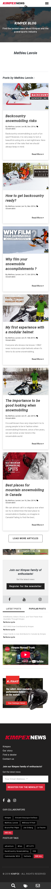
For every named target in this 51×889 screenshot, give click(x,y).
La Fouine (41, 828)
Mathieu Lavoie (14, 127)
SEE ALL (8, 833)
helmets (27, 856)
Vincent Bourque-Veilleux (26, 818)
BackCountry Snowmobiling (17, 851)
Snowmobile (10, 129)
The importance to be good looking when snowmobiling (23, 405)
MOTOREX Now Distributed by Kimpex (18, 627)
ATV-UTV (30, 846)
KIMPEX (15, 874)
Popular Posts (37, 609)
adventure (9, 846)
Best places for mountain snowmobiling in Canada (25, 490)
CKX (34, 851)
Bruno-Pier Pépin (12, 828)
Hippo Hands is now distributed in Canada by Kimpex (24, 634)
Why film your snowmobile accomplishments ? (21, 264)
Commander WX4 (12, 856)
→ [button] (47, 552)
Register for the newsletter (25, 586)
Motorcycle (10, 622)
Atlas (20, 846)
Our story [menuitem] (8, 750)
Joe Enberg (28, 828)
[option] (25, 552)
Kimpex (8, 818)
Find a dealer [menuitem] (10, 754)
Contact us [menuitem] (8, 759)
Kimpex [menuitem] (7, 746)
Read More (36, 154)
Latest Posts (13, 609)
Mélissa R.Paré (28, 823)
